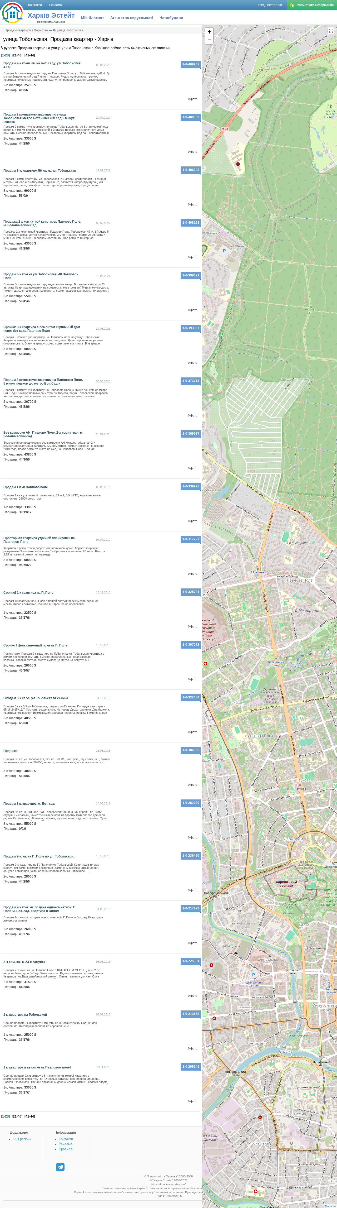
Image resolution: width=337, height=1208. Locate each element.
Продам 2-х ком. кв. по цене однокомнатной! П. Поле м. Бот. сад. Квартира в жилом (39, 909)
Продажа (10, 751)
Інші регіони (22, 1139)
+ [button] (209, 31)
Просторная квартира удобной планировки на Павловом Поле (39, 540)
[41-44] (29, 55)
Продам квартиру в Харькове (26, 30)
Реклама (65, 1144)
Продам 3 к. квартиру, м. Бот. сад (29, 804)
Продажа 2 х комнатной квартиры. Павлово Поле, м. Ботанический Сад (42, 223)
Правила (65, 1149)
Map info (330, 1206)
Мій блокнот (92, 18)
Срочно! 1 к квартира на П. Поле (28, 593)
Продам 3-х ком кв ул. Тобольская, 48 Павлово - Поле (40, 276)
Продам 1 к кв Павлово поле (25, 487)
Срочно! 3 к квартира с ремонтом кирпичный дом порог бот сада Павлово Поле (41, 329)
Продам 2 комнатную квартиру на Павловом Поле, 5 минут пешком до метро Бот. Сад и (43, 381)
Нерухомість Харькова (51, 21)
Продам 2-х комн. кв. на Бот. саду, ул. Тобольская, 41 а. (42, 65)
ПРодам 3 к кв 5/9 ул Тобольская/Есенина (35, 698)
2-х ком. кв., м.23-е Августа (24, 962)
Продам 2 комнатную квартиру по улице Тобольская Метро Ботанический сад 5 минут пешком (39, 118)
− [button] (209, 40)
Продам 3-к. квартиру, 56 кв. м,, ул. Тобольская (39, 170)
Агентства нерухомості (131, 18)
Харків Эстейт (51, 15)
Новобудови (171, 18)
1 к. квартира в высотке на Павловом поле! (37, 1067)
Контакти (66, 1139)
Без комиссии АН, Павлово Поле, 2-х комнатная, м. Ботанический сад (43, 434)
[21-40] (17, 55)
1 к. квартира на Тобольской (25, 1015)
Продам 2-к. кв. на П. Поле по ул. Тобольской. (38, 856)
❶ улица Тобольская (68, 30)
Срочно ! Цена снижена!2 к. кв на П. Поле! (35, 645)
